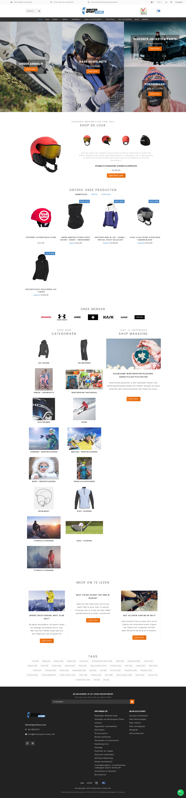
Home (40, 19)
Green (56, 666)
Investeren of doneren (105, 771)
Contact (98, 723)
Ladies (140, 666)
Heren (64, 19)
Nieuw (94, 194)
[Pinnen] (103, 783)
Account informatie (138, 716)
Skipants (146, 670)
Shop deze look (116, 175)
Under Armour (67, 675)
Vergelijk (133, 730)
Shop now (31, 69)
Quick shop (42, 237)
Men (153, 666)
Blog (137, 19)
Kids (128, 666)
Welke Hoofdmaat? (103, 762)
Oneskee (50, 670)
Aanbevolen (81, 194)
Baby (46, 661)
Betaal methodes (103, 737)
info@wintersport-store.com (41, 734)
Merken (145, 19)
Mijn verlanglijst (137, 726)
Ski (103, 670)
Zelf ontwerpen (125, 19)
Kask (82, 666)
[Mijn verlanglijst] (171, 2)
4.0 (35, 661)
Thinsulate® (49, 675)
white (140, 675)
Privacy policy (101, 733)
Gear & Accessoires (92, 19)
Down (148, 661)
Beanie (58, 661)
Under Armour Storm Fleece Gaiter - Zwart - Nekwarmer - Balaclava (75, 240)
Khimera (115, 666)
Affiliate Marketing (104, 758)
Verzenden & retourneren (107, 740)
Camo (84, 661)
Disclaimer (100, 730)
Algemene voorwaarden (106, 726)
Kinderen (76, 19)
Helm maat (110, 19)
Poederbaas (79, 670)
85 (106, 680)
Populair (106, 194)
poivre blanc (124, 675)
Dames (55, 19)
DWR (120, 661)
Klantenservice (102, 744)
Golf (44, 666)
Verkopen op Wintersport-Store (109, 719)
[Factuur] (96, 783)
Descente (134, 661)
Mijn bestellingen (137, 719)
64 (96, 680)
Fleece (32, 666)
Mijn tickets (135, 723)
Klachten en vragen (104, 751)
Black (71, 661)
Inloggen (179, 2)
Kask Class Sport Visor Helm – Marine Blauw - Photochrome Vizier (145, 240)
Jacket (70, 666)
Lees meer (133, 399)
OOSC (37, 670)
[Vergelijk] (166, 2)
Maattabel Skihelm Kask (106, 716)
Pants (64, 670)
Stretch (32, 675)
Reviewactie (100, 775)
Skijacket (131, 670)
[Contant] (89, 783)
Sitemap (98, 747)
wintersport (83, 680)
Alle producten (136, 733)
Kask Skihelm (98, 666)
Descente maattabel (104, 754)
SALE (47, 19)
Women (96, 675)
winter (152, 675)
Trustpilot (121, 792)
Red (93, 670)
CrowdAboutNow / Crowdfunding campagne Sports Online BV (110, 766)
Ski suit (115, 670)
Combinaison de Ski (102, 661)
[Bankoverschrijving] (82, 783)
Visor (83, 675)
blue (108, 675)
